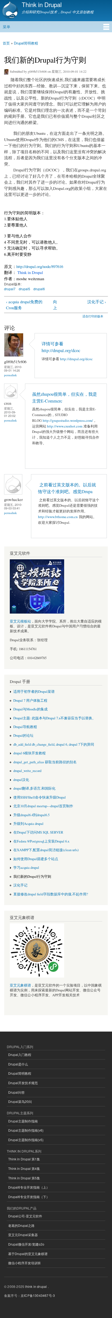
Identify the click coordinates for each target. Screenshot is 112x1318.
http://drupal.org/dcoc (76, 358)
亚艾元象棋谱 (20, 985)
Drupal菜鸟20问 (20, 1101)
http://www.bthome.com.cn (58, 516)
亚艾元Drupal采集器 (23, 1234)
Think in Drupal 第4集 (24, 1168)
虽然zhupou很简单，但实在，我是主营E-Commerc (64, 397)
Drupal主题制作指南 (23, 1121)
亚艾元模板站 (20, 621)
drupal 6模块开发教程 (29, 753)
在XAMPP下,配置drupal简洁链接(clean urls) (46, 850)
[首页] (9, 10)
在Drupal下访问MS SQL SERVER (38, 832)
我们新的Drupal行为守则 (32, 876)
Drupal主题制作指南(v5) (25, 1139)
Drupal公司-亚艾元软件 (25, 1216)
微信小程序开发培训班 (24, 1262)
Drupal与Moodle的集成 (30, 709)
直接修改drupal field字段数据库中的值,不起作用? (50, 894)
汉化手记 (20, 885)
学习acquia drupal (26, 867)
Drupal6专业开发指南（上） (28, 1187)
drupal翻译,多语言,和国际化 (34, 788)
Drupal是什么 (18, 1064)
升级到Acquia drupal (28, 823)
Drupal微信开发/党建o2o (26, 1244)
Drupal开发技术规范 (23, 1082)
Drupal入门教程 (19, 1054)
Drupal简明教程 (26, 43)
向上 (55, 305)
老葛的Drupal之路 (21, 1225)
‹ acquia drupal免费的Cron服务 (24, 305)
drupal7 (9, 288)
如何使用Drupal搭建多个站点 (35, 859)
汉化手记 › (96, 301)
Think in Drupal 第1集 (24, 1159)
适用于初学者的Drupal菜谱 (34, 691)
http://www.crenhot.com (64, 426)
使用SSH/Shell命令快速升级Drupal (39, 797)
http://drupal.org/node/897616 (39, 266)
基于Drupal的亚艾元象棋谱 (28, 1253)
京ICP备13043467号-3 (38, 1295)
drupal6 (39, 288)
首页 (6, 43)
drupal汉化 (21, 779)
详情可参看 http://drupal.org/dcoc (62, 347)
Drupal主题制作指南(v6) (25, 1130)
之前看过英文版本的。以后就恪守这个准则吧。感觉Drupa (67, 488)
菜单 (6, 26)
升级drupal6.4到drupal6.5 (31, 815)
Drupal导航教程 (25, 727)
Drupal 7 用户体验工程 (30, 700)
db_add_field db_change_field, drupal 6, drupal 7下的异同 (53, 744)
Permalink (10, 375)
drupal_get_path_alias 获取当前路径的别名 (45, 762)
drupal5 (24, 288)
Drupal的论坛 (23, 735)
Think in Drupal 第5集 (24, 1178)
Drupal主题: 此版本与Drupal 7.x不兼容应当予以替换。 (54, 718)
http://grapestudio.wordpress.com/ (68, 420)
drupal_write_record (27, 770)
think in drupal (36, 1286)
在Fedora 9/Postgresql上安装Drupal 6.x (41, 841)
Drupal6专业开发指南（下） (28, 1196)
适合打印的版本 (92, 316)
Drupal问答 (16, 1092)
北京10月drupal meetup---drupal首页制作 (43, 806)
